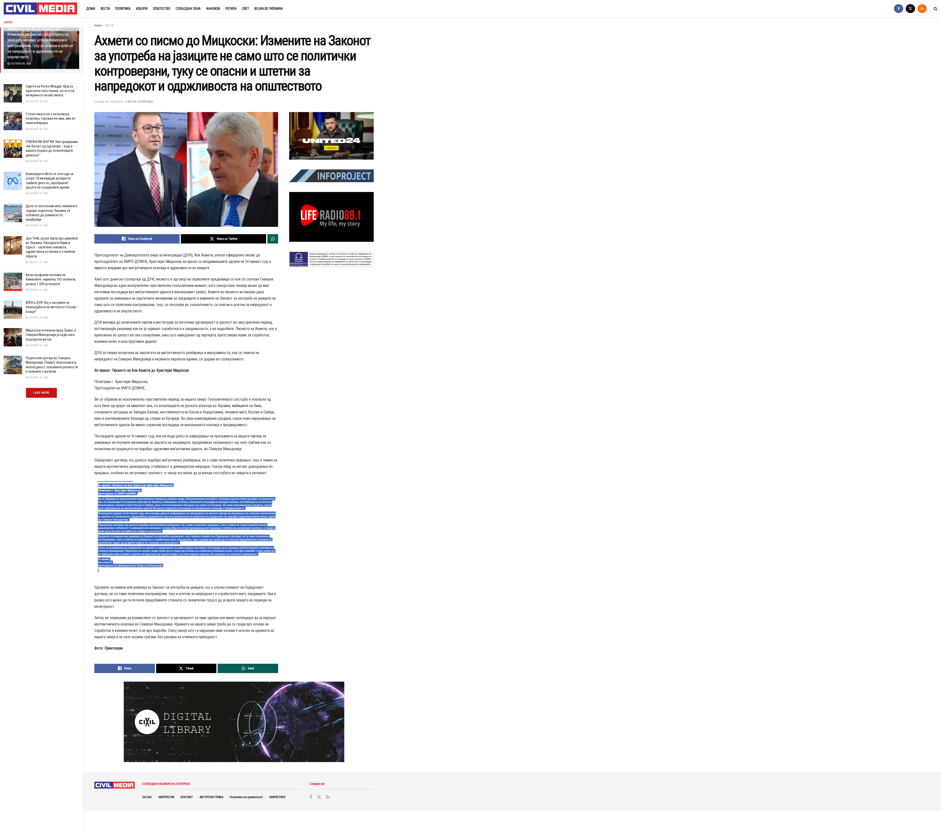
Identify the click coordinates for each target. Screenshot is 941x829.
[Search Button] (935, 8)
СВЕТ (245, 9)
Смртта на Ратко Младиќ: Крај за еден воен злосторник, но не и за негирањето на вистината (50, 90)
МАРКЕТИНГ (278, 797)
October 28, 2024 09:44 (108, 101)
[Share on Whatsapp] (272, 238)
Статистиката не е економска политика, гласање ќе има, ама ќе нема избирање (50, 118)
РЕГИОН (230, 9)
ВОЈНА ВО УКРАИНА (268, 9)
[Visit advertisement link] (331, 136)
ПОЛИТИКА (123, 9)
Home (97, 25)
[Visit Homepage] (41, 8)
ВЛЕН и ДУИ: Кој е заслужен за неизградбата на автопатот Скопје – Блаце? (52, 307)
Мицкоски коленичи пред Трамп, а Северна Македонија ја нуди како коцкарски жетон (51, 334)
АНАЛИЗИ (213, 9)
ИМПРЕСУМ (166, 797)
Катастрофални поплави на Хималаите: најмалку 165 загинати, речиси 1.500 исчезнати (51, 279)
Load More (41, 392)
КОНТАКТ (187, 797)
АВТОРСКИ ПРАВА (211, 797)
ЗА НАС (147, 797)
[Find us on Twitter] (910, 8)
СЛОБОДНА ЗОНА (188, 9)
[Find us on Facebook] (898, 8)
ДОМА (90, 9)
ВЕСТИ (105, 9)
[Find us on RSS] (922, 8)
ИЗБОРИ (142, 9)
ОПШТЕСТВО (161, 9)
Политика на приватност (246, 797)
